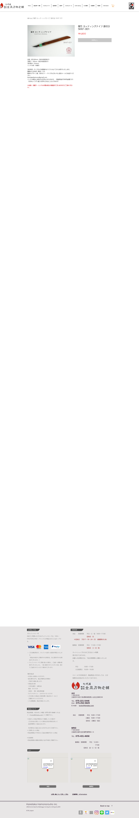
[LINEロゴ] (102, 812)
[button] (113, 5)
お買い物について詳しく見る (59, 794)
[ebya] (112, 812)
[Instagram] (97, 812)
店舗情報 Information (79, 794)
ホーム (29, 18)
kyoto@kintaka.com (86, 706)
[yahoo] (86, 812)
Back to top (104, 806)
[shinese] (91, 812)
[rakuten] (81, 812)
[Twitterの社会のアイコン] (107, 812)
